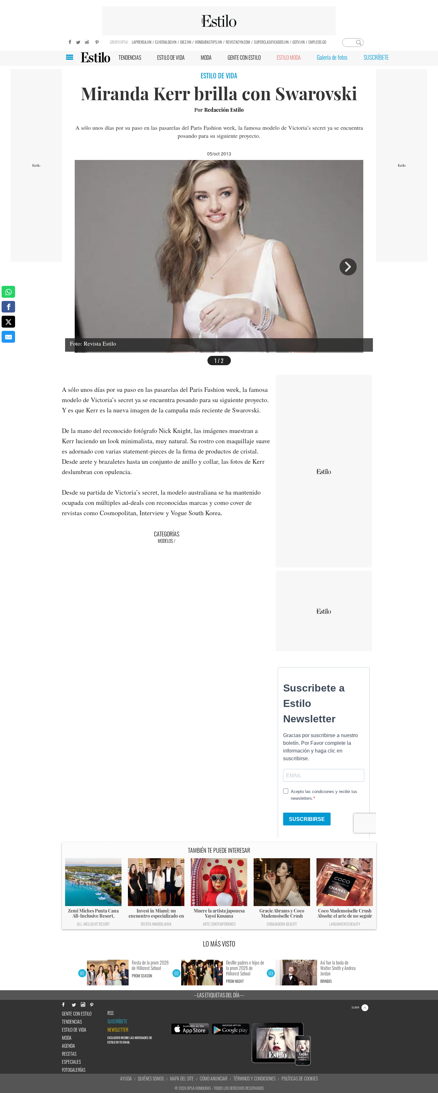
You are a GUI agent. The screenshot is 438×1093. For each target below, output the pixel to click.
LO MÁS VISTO (219, 943)
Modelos (165, 540)
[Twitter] (78, 41)
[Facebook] (68, 41)
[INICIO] (95, 57)
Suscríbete (117, 1021)
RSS (110, 1013)
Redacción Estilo (224, 109)
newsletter (117, 1029)
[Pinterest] (97, 41)
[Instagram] (87, 41)
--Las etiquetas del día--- (219, 995)
